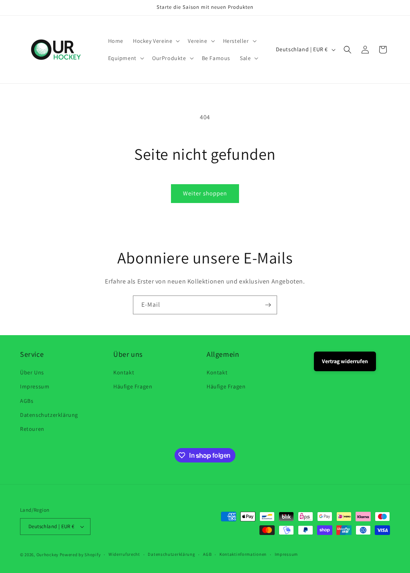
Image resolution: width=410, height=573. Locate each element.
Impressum (34, 386)
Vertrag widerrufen (345, 361)
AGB (207, 554)
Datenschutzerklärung (49, 414)
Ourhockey (47, 554)
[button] (155, 40)
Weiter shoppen (205, 193)
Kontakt (123, 372)
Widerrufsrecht (124, 554)
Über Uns (32, 372)
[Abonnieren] (268, 305)
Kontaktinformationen (243, 554)
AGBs (26, 400)
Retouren (32, 428)
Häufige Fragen (132, 386)
